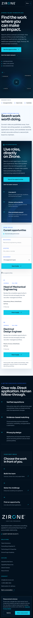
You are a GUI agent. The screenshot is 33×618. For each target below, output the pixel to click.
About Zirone (5, 570)
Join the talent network (9, 55)
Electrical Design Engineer (13, 330)
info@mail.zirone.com (7, 580)
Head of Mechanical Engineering (15, 288)
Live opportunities (6, 103)
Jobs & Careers (5, 567)
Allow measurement (22, 613)
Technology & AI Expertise (8, 549)
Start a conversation (8, 590)
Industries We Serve (7, 561)
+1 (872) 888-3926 (6, 583)
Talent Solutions (6, 543)
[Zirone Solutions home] (8, 3)
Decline (9, 613)
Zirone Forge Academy (7, 552)
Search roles (18, 103)
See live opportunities (11, 49)
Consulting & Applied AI (8, 546)
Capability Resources (7, 564)
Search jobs (16, 266)
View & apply (16, 312)
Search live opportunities (16, 179)
